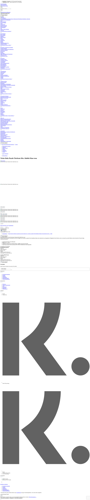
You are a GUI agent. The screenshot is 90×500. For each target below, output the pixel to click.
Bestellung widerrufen (4, 484)
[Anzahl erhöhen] (6, 228)
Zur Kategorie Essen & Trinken (5, 45)
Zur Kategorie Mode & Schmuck (6, 93)
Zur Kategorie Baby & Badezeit (5, 31)
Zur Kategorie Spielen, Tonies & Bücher (7, 115)
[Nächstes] (4, 207)
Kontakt (3, 275)
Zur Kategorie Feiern (4, 56)
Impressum (4, 287)
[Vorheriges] (1, 207)
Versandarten (4, 277)
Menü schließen (4, 15)
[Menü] (1, 7)
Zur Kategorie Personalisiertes (5, 105)
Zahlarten (4, 276)
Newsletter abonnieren (6, 274)
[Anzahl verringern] (1, 228)
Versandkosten (18, 492)
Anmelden (2, 17)
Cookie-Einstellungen (6, 279)
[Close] (0, 499)
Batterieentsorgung (5, 278)
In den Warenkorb (3, 229)
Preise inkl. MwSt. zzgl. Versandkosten (6, 225)
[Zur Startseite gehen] (4, 5)
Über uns (4, 284)
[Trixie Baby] (2, 160)
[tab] (27, 233)
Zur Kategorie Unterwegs (4, 128)
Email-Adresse (3, 268)
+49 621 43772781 (3, 4)
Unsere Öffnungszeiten (6, 285)
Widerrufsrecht (4, 288)
